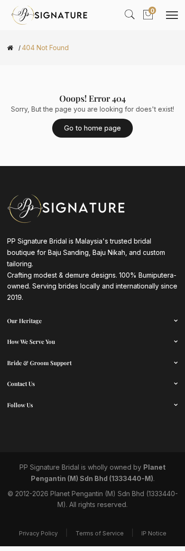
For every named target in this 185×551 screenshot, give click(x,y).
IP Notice (153, 533)
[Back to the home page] (10, 47)
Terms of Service (99, 533)
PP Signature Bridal (49, 467)
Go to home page (92, 127)
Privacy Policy (38, 533)
